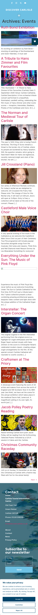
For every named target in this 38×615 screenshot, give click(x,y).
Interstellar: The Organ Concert (13, 311)
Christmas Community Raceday (19, 447)
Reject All (19, 610)
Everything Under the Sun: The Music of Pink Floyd (18, 260)
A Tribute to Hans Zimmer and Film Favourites (15, 62)
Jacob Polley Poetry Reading (17, 409)
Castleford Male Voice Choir (18, 210)
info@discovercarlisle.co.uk (16, 524)
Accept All (19, 599)
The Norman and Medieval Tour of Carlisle (14, 117)
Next (34, 480)
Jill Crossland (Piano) (18, 164)
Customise (19, 605)
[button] (19, 15)
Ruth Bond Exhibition (17, 27)
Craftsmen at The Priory (15, 361)
